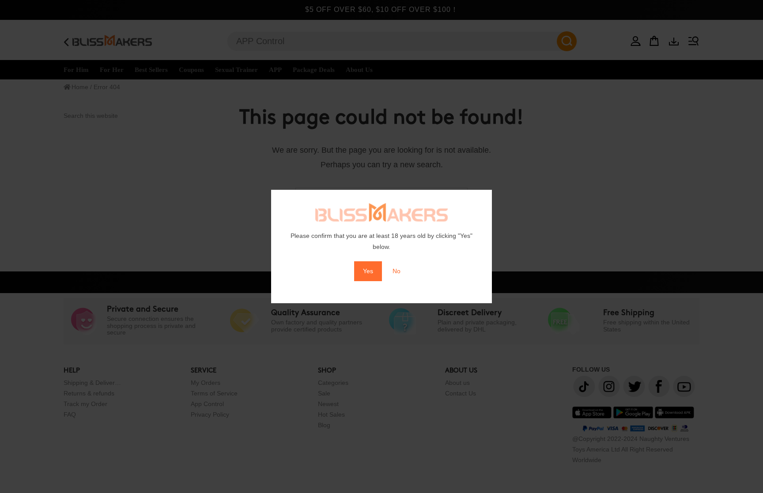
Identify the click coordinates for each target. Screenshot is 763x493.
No (396, 271)
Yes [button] (368, 271)
